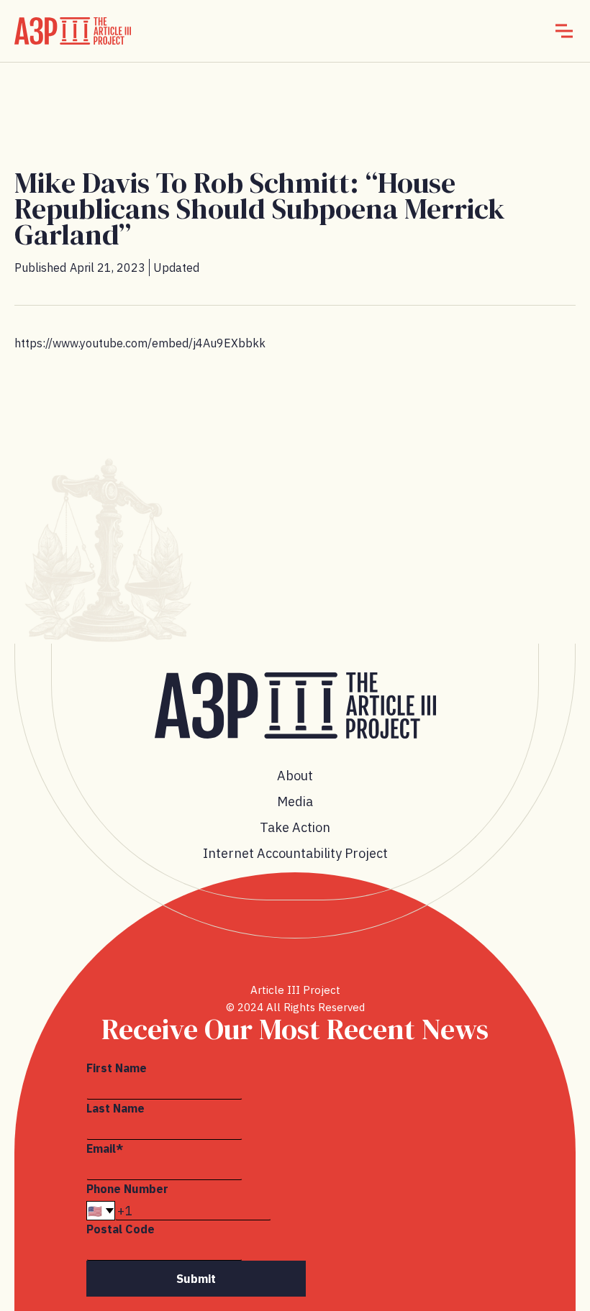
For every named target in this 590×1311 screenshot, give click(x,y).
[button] (564, 30)
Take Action (295, 827)
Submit (196, 1278)
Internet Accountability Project (295, 853)
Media (295, 801)
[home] (72, 31)
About (295, 775)
